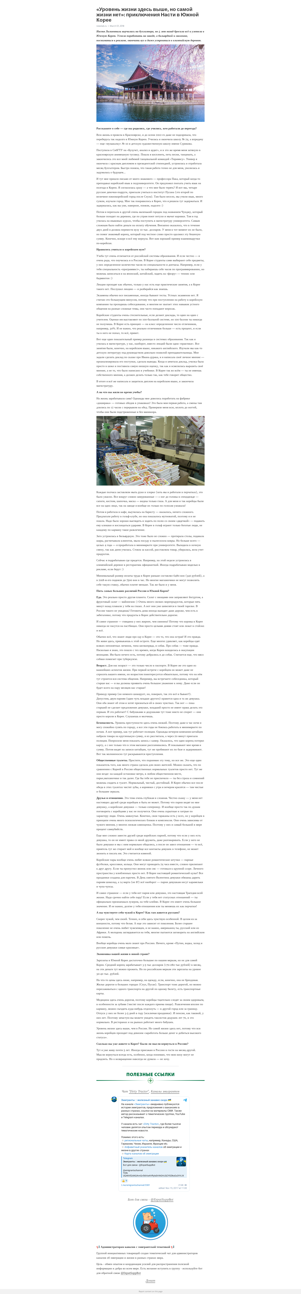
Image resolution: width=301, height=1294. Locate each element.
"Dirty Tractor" (139, 1091)
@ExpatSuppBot (162, 1199)
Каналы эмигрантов (165, 1091)
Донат (150, 1280)
